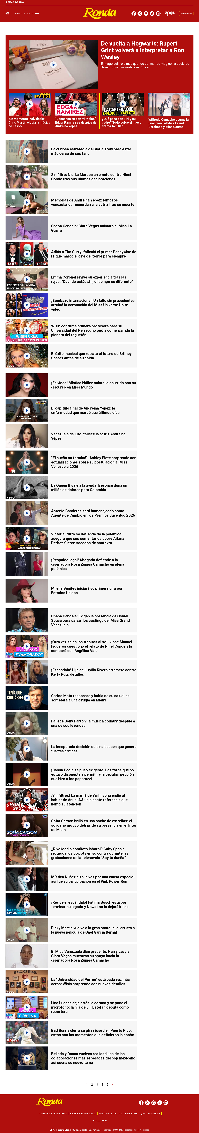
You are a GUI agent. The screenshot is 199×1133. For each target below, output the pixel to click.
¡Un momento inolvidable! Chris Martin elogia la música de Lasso (29, 122)
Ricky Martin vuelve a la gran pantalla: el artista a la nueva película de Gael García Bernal (93, 930)
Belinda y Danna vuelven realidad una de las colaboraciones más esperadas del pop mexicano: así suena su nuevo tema (93, 1058)
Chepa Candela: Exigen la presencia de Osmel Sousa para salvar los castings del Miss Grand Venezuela (90, 620)
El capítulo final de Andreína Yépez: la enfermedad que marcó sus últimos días (85, 410)
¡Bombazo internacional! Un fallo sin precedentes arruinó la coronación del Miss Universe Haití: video (93, 304)
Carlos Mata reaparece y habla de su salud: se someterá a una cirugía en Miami (90, 698)
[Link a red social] (141, 1102)
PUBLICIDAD (131, 1114)
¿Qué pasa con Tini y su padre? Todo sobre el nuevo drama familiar (121, 122)
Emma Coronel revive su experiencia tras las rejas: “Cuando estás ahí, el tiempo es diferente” (92, 279)
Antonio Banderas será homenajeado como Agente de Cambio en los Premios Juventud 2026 (93, 513)
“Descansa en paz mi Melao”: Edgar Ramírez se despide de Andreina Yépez (76, 122)
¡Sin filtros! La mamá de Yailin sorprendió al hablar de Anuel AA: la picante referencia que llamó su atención (89, 799)
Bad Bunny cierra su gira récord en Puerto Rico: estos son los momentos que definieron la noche (92, 1032)
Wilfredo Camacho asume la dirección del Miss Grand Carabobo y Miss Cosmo (168, 123)
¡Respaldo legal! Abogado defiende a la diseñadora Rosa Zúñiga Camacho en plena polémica (87, 564)
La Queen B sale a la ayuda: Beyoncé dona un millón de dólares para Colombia (89, 487)
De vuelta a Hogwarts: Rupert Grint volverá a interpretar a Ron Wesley (142, 50)
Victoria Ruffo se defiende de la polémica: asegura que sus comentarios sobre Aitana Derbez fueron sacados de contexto (87, 538)
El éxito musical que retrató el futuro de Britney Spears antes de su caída (91, 355)
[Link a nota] (53, 64)
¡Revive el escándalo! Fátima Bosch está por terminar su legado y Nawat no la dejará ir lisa (89, 904)
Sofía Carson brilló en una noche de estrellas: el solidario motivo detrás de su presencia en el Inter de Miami (93, 825)
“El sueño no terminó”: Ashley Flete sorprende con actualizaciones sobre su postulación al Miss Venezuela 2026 (93, 462)
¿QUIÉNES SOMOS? (150, 1114)
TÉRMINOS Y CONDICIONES (53, 1114)
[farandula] (99, 13)
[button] (7, 13)
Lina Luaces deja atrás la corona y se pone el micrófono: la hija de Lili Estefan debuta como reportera (90, 1007)
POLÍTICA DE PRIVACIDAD (83, 1114)
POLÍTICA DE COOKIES (110, 1114)
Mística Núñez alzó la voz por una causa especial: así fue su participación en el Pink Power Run (93, 879)
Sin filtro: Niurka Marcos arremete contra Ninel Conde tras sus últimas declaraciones (91, 176)
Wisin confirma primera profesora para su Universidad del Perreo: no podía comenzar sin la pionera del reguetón (92, 330)
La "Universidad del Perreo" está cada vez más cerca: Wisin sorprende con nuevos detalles (90, 981)
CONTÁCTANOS (99, 1121)
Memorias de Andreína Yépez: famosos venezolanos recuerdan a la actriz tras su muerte (92, 202)
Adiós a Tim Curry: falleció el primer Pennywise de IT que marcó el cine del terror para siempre (93, 254)
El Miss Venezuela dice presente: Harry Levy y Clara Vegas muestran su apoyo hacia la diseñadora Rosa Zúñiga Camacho (90, 955)
